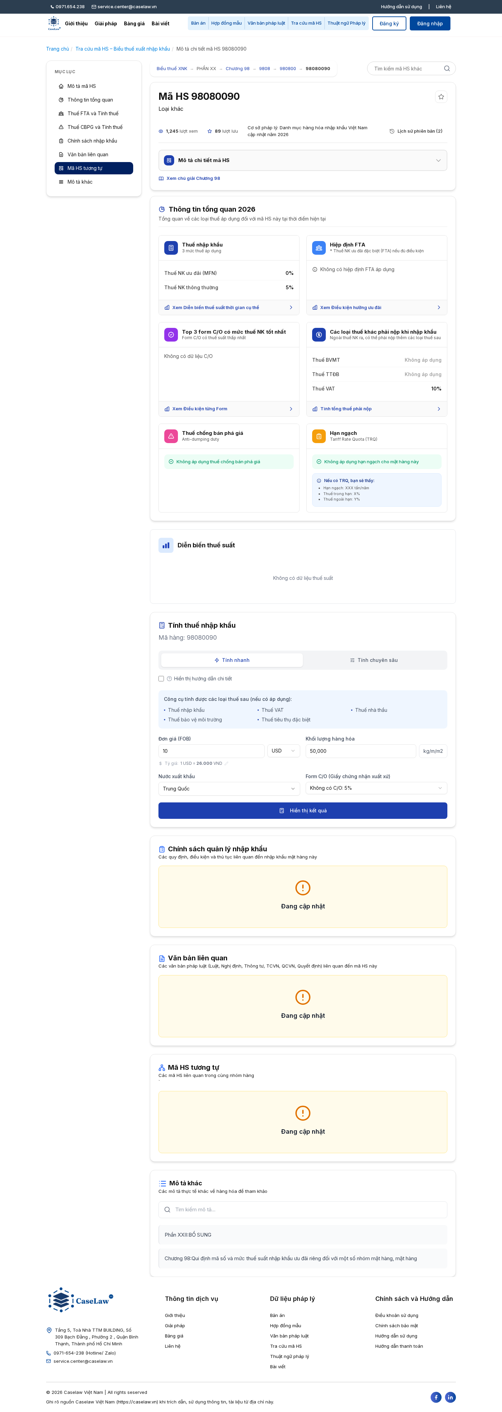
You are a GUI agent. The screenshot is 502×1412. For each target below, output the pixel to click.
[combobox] (283, 750)
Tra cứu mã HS (306, 23)
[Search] (447, 68)
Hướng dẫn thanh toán (399, 1346)
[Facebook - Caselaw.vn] (436, 1397)
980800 (288, 68)
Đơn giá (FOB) (174, 739)
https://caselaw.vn (137, 1401)
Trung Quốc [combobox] (176, 788)
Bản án (198, 23)
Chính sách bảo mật (396, 1325)
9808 (264, 68)
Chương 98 (238, 68)
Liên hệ (443, 6)
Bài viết (160, 23)
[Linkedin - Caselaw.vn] (450, 1397)
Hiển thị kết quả (308, 810)
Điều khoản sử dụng (396, 1315)
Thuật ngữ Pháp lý (346, 23)
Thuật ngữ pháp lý (289, 1356)
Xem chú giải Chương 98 (193, 178)
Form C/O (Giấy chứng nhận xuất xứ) (348, 776)
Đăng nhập (430, 23)
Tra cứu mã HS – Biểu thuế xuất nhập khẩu (122, 49)
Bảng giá (134, 23)
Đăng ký (389, 23)
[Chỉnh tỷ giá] (226, 763)
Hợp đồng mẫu (226, 23)
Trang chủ (57, 49)
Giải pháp (106, 23)
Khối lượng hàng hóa (330, 739)
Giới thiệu (76, 23)
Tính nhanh (236, 660)
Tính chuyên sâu (378, 660)
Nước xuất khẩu (176, 776)
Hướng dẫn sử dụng (401, 6)
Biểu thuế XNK (172, 68)
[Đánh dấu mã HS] (441, 97)
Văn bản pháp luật (266, 23)
